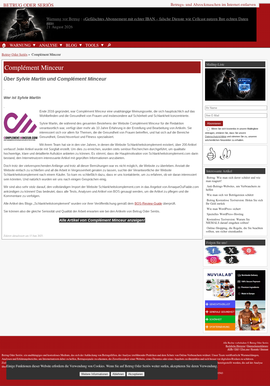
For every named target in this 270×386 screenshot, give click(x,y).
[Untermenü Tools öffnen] (102, 45)
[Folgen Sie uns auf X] (231, 251)
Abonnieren (214, 123)
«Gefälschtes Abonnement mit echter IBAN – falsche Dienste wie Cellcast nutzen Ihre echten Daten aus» (147, 20)
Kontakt (255, 349)
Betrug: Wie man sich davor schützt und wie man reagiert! (233, 179)
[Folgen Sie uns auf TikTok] (231, 260)
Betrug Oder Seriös (28, 5)
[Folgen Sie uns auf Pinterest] (248, 251)
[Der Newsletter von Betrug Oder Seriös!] (235, 99)
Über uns (244, 349)
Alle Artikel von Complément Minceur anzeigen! (102, 220)
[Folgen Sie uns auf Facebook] (213, 251)
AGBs (230, 349)
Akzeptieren (135, 374)
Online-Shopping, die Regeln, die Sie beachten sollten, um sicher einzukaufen (234, 229)
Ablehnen (118, 374)
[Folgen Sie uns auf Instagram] (213, 260)
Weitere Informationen (94, 374)
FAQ (237, 349)
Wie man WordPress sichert (224, 209)
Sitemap (264, 349)
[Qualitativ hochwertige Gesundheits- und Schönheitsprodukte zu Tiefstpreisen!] (235, 329)
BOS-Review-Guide (148, 203)
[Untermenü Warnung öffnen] (34, 45)
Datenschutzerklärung (257, 345)
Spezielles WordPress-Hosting (225, 214)
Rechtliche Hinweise (235, 345)
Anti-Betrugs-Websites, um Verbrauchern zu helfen (233, 188)
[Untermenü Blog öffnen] (80, 45)
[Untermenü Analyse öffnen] (61, 45)
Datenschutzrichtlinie (215, 136)
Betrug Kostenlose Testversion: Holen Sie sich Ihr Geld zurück (234, 201)
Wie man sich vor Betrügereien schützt (230, 195)
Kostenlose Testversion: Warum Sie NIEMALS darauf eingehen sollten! (228, 221)
